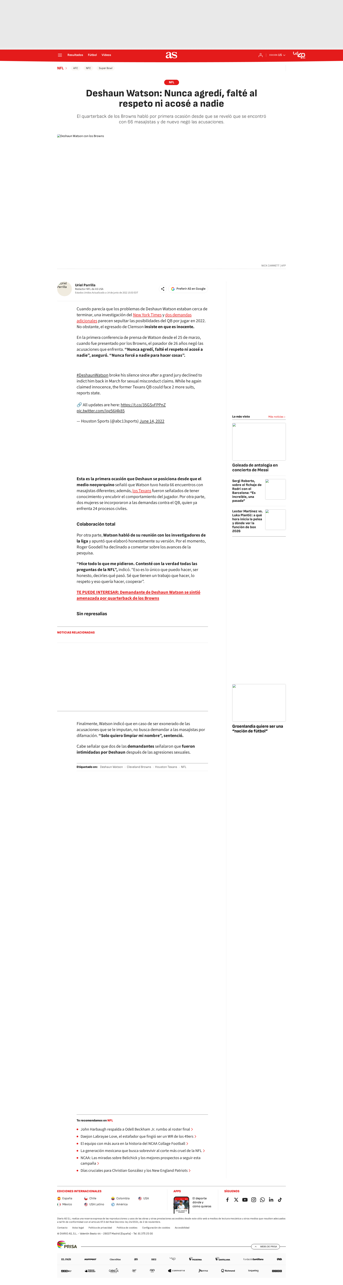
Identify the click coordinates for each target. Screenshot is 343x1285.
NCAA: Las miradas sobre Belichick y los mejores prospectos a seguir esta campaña (140, 1160)
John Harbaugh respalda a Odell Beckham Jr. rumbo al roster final (135, 1129)
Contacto (62, 1227)
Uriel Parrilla (85, 285)
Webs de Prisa (268, 1246)
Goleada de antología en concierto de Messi (255, 468)
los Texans (141, 491)
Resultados (75, 55)
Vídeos (106, 55)
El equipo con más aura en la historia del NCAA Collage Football (133, 1143)
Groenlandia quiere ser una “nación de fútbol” (257, 729)
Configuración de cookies (156, 1227)
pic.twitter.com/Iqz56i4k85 (101, 411)
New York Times (147, 315)
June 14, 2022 (152, 421)
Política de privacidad (100, 1227)
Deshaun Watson (111, 767)
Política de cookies (127, 1227)
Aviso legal (78, 1227)
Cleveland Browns (139, 767)
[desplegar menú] (60, 55)
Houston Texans (166, 767)
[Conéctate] (260, 55)
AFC (75, 68)
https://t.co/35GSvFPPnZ (143, 405)
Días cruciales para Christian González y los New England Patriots (134, 1170)
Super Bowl (105, 68)
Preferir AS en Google (190, 289)
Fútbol (92, 55)
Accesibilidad (182, 1227)
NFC (88, 68)
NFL (60, 68)
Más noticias (275, 416)
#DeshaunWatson (92, 375)
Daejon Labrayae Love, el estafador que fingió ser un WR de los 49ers (137, 1136)
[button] (163, 289)
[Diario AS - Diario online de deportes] (171, 55)
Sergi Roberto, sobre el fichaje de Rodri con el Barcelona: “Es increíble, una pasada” (247, 491)
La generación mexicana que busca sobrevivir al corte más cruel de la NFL (141, 1151)
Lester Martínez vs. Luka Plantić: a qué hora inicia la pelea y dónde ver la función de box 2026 (247, 521)
